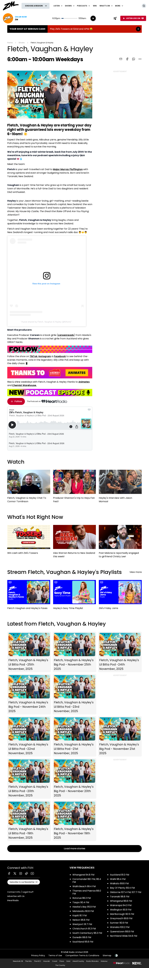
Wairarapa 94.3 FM (120, 905)
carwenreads (66, 335)
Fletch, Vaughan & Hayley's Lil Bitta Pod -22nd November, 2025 (29, 736)
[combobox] (140, 59)
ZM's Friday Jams (120, 596)
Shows (22, 42)
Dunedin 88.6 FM (81, 937)
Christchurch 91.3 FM (84, 928)
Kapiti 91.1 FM (79, 915)
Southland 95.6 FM (82, 941)
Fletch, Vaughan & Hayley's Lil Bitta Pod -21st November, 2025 (74, 736)
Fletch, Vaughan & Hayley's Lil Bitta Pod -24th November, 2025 (120, 652)
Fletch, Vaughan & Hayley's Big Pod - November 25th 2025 (74, 652)
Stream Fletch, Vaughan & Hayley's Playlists (64, 572)
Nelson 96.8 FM (80, 920)
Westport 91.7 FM (82, 924)
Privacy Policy (38, 955)
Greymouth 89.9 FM (121, 918)
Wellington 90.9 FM (120, 909)
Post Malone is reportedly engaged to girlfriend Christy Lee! (120, 543)
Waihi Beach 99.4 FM (84, 886)
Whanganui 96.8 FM (121, 901)
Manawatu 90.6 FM (83, 911)
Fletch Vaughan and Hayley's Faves (28, 596)
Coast (54, 961)
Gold (68, 961)
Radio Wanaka (92, 961)
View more (136, 572)
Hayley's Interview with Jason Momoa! (120, 488)
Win (95, 6)
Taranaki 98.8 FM (119, 896)
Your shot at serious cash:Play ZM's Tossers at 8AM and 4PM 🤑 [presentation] (74, 29)
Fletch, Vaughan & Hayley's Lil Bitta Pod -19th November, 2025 (29, 821)
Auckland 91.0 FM (119, 874)
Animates (84, 382)
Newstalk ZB (18, 961)
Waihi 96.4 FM (117, 879)
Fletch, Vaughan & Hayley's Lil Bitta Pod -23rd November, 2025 (74, 694)
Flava (62, 961)
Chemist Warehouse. (24, 385)
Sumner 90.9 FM (119, 922)
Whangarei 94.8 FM (83, 874)
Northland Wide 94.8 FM (123, 936)
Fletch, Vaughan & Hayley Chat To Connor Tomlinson (28, 488)
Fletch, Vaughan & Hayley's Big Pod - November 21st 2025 (120, 736)
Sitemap (107, 955)
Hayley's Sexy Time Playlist (74, 596)
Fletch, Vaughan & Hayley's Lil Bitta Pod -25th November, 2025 (29, 652)
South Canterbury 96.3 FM (87, 933)
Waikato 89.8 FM (119, 883)
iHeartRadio (13, 900)
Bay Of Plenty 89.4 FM (122, 887)
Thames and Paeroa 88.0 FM (86, 892)
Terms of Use (55, 955)
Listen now (15, 18)
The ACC (37, 961)
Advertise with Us (15, 896)
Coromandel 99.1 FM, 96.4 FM (86, 880)
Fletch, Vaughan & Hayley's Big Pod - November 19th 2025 (74, 821)
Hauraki (46, 961)
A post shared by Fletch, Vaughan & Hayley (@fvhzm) (46, 322)
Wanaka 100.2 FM (119, 927)
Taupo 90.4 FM (80, 902)
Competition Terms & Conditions (82, 955)
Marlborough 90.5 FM (122, 914)
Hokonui (104, 961)
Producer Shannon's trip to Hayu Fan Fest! (74, 488)
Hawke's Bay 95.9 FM (84, 906)
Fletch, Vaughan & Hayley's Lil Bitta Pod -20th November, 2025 (29, 778)
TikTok (33, 356)
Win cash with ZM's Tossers (28, 541)
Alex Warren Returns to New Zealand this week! (74, 543)
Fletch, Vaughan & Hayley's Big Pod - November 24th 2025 (29, 694)
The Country (60, 965)
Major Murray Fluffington (68, 169)
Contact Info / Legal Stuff (20, 892)
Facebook (60, 356)
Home (10, 42)
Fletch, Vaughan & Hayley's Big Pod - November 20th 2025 (74, 778)
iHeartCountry (78, 961)
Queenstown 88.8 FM (122, 931)
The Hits (28, 961)
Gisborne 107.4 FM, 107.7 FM (125, 892)
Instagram (44, 356)
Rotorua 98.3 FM (81, 898)
